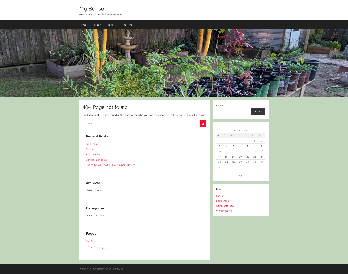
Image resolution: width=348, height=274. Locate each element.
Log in (219, 196)
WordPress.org (224, 210)
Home (83, 24)
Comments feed (225, 205)
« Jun (240, 175)
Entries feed (222, 200)
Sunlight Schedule (96, 159)
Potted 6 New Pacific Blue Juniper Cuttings (110, 165)
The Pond (127, 24)
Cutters (90, 149)
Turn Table (92, 144)
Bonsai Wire (93, 154)
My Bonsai (92, 8)
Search (219, 105)
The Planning (96, 247)
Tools (110, 24)
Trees (96, 24)
